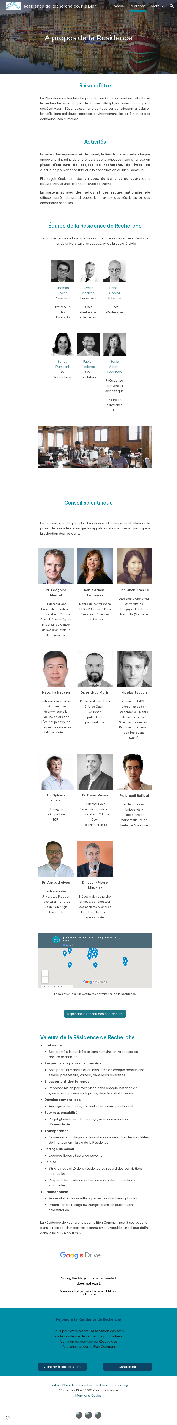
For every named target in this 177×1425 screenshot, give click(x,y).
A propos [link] (138, 6)
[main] (88, 36)
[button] (172, 6)
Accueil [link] (119, 6)
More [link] (155, 6)
